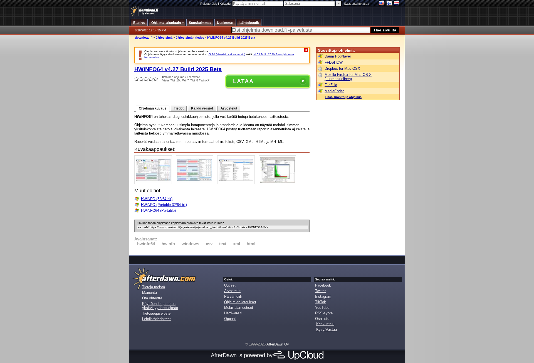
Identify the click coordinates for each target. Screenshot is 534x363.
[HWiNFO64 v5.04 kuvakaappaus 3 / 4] (237, 183)
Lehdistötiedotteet (156, 319)
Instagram (323, 296)
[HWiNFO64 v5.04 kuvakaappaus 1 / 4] (154, 183)
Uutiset (230, 285)
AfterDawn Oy (277, 344)
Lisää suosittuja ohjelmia (343, 97)
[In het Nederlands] (396, 3)
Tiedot (179, 108)
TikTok (320, 302)
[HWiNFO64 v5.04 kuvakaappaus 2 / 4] (196, 183)
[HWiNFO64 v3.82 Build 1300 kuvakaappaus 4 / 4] (279, 183)
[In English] (381, 3)
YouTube (322, 307)
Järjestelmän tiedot (190, 37)
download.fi (143, 37)
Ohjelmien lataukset (240, 302)
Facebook (323, 285)
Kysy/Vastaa (326, 329)
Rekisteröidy (208, 3)
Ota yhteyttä (152, 298)
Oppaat (230, 319)
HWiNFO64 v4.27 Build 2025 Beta (231, 37)
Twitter (320, 291)
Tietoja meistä (153, 287)
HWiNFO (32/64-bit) (156, 199)
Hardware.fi (233, 313)
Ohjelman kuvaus (152, 108)
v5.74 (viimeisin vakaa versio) (226, 54)
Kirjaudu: (226, 3)
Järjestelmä (164, 37)
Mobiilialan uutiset (238, 307)
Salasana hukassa (356, 3)
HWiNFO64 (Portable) (158, 210)
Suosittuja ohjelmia (336, 50)
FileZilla (331, 85)
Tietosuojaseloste (156, 313)
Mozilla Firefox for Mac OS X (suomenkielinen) (348, 77)
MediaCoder (334, 91)
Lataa (243, 81)
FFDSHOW (334, 62)
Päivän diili (233, 296)
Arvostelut (229, 108)
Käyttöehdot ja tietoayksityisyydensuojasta (160, 306)
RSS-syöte (324, 313)
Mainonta (149, 292)
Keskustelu (325, 324)
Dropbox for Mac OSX (342, 68)
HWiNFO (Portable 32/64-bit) (164, 205)
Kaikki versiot (202, 108)
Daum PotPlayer (338, 56)
